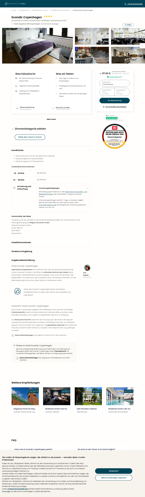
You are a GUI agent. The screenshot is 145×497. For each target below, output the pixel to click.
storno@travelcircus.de (47, 205)
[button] (37, 46)
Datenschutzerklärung (18, 489)
